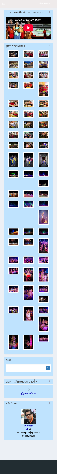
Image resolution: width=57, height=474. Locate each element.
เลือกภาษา (43, 3)
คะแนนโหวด (30, 393)
